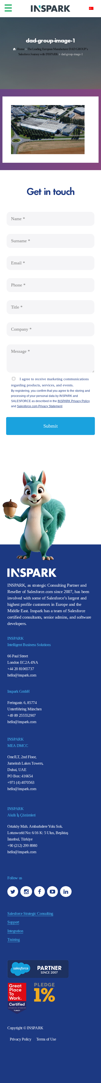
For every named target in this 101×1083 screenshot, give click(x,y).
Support (13, 922)
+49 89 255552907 (21, 715)
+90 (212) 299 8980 (22, 845)
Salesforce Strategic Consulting (30, 913)
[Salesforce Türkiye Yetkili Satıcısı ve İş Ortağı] (50, 8)
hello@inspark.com (21, 675)
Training (13, 939)
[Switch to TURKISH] (91, 8)
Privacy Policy (20, 1039)
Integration (15, 931)
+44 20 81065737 (20, 669)
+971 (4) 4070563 (20, 782)
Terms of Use (46, 1039)
